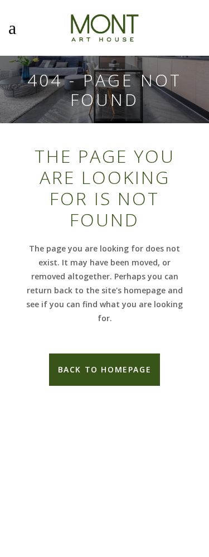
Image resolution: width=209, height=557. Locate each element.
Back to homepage (105, 369)
